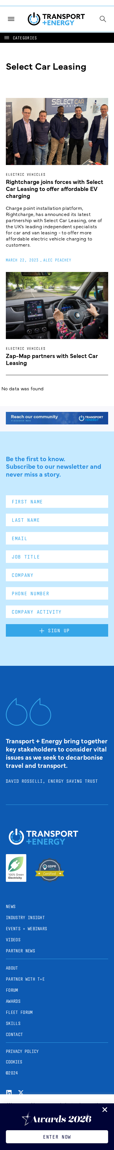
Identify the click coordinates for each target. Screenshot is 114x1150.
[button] (20, 38)
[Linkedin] (9, 1093)
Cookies (14, 1062)
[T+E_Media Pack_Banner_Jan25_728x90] (57, 422)
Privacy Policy (22, 1051)
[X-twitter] (21, 1093)
